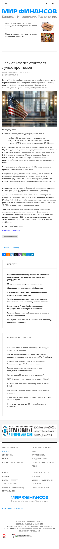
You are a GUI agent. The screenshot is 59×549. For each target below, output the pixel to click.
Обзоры (5, 476)
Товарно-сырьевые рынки (43, 462)
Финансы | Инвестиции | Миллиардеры (13, 489)
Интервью (36, 476)
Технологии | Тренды (41, 473)
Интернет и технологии (12, 462)
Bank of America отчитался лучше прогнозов (24, 65)
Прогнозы (36, 484)
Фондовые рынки (39, 459)
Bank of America (10, 236)
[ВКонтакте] (4, 254)
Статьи (5, 473)
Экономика (7, 455)
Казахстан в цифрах (40, 487)
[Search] (53, 3)
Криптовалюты (38, 455)
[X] (16, 254)
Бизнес (5, 459)
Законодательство (10, 447)
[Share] (46, 3)
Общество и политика (41, 447)
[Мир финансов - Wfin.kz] (29, 13)
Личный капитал (9, 484)
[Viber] (20, 254)
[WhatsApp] (24, 254)
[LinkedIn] (32, 254)
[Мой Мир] (28, 254)
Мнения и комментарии (42, 480)
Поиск (34, 466)
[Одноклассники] (8, 254)
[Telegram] (12, 254)
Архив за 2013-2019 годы (12, 508)
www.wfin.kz (15, 529)
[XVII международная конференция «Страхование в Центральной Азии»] (29, 431)
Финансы (6, 451)
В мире (35, 451)
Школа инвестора (10, 480)
